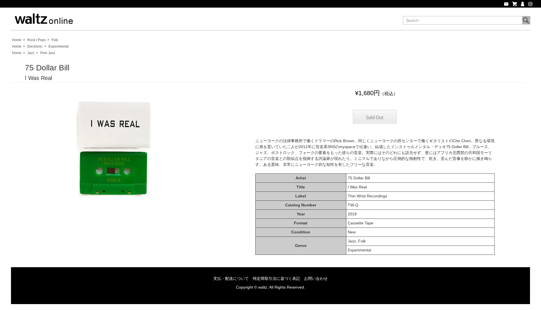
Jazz (30, 53)
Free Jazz (47, 53)
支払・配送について (231, 278)
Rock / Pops (36, 40)
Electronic (35, 46)
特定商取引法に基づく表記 (276, 278)
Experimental (58, 46)
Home (16, 40)
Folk (55, 40)
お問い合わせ (316, 278)
